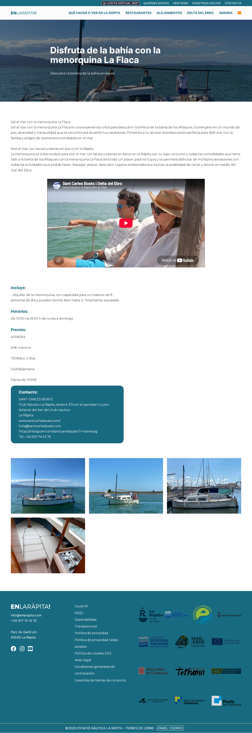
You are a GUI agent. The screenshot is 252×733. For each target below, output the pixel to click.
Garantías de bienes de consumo (100, 680)
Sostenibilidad (85, 620)
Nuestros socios (206, 3)
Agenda (226, 13)
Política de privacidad (91, 633)
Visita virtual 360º (122, 3)
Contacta (233, 3)
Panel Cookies (170, 728)
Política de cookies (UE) (93, 653)
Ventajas (180, 3)
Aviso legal (83, 660)
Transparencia (86, 626)
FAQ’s (79, 613)
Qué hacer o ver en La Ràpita (94, 13)
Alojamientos (169, 13)
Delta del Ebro (200, 13)
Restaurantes (138, 13)
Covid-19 (81, 606)
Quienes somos (156, 3)
